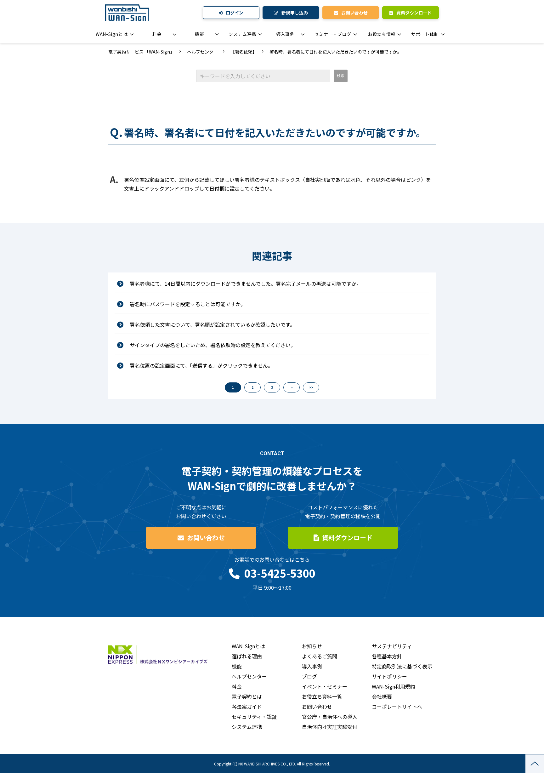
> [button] (292, 387)
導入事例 (285, 34)
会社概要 (382, 696)
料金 (157, 34)
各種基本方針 (387, 656)
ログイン (234, 12)
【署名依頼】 (243, 52)
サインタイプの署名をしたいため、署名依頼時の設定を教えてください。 (213, 345)
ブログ (309, 676)
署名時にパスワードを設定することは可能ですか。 (188, 304)
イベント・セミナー (324, 686)
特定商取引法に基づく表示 (402, 666)
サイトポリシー (389, 676)
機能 (199, 34)
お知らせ (312, 646)
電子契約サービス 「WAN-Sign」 (141, 52)
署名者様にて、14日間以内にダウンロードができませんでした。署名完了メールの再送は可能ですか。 (245, 283)
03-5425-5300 (279, 573)
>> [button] (311, 387)
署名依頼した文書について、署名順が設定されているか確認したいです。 (212, 324)
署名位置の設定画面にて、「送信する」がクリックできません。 (201, 365)
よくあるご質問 (319, 656)
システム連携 (242, 34)
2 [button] (252, 387)
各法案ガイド (247, 706)
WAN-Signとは (112, 34)
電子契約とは (247, 696)
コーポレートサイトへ (397, 706)
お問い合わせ (354, 12)
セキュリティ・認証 (254, 716)
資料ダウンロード (414, 12)
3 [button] (272, 387)
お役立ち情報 (381, 34)
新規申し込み (294, 12)
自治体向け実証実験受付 (329, 726)
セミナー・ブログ (332, 34)
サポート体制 (425, 34)
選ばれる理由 (247, 656)
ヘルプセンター (202, 52)
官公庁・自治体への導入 (329, 716)
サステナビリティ (392, 646)
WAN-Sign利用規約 (393, 686)
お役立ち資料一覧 (322, 696)
